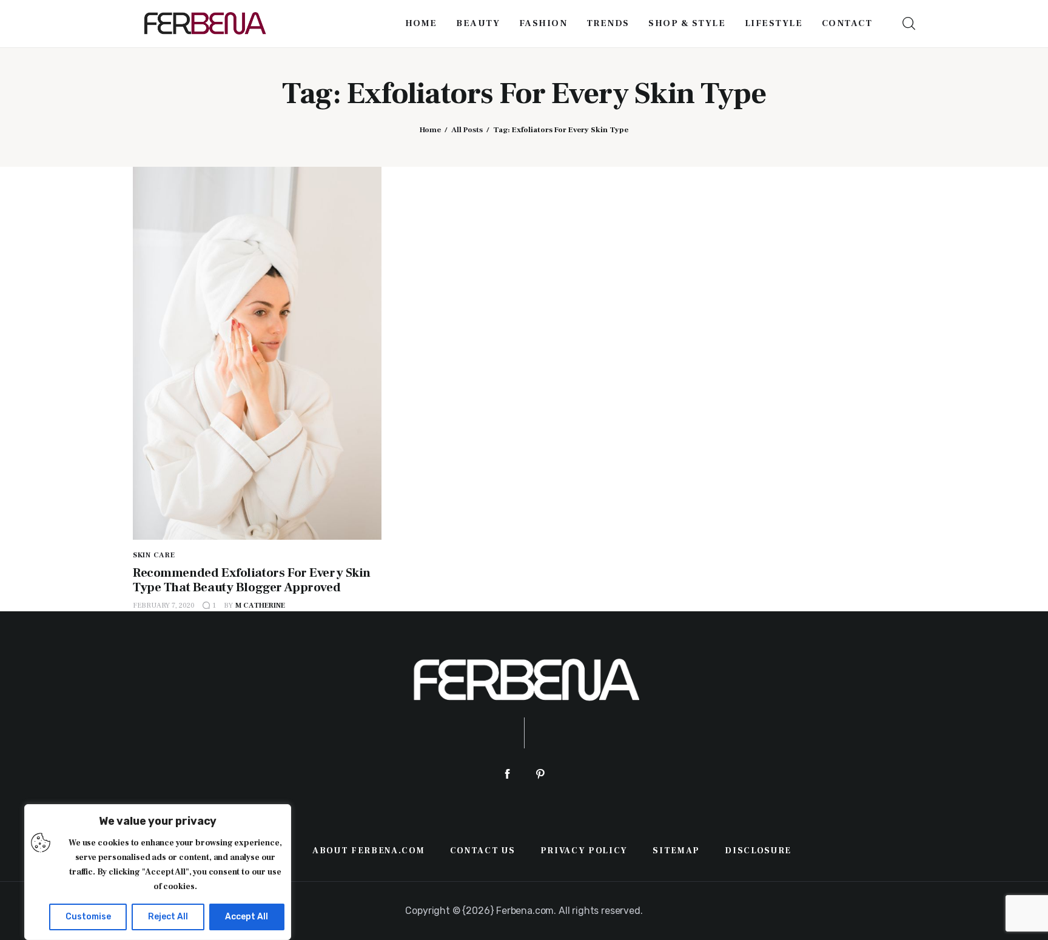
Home (430, 130)
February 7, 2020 (164, 605)
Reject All (168, 916)
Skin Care (154, 555)
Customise (88, 916)
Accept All (246, 916)
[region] (157, 872)
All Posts (467, 130)
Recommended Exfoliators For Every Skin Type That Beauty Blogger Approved (252, 580)
